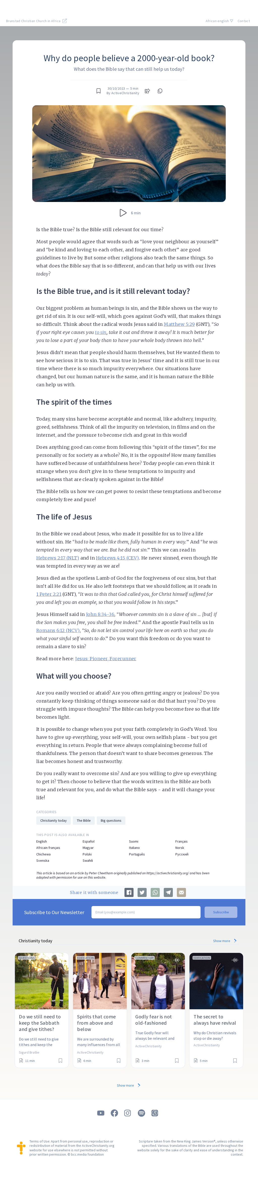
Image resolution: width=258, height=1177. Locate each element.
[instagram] (128, 1113)
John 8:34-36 (100, 614)
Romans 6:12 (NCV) (58, 630)
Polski (87, 854)
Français (181, 841)
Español (88, 841)
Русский (181, 854)
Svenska (42, 860)
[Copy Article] (159, 91)
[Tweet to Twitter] (142, 892)
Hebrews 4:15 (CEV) (117, 558)
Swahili (88, 860)
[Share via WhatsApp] (155, 892)
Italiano (134, 848)
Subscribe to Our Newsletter (54, 912)
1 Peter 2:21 (48, 594)
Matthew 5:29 (179, 324)
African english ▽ (220, 21)
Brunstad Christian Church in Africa (33, 21)
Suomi (133, 841)
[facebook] (114, 1113)
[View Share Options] (147, 91)
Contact (244, 21)
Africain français (48, 848)
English (41, 841)
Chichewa (43, 854)
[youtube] (101, 1113)
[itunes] (155, 1113)
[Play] (123, 213)
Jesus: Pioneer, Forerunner (105, 659)
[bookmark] (98, 91)
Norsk (179, 848)
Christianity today (53, 820)
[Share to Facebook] (129, 892)
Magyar (88, 848)
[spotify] (141, 1113)
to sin (101, 332)
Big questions (111, 820)
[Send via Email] (181, 892)
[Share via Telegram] (168, 892)
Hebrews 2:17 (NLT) (57, 558)
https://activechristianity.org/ (167, 873)
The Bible (84, 820)
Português (137, 854)
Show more (222, 941)
